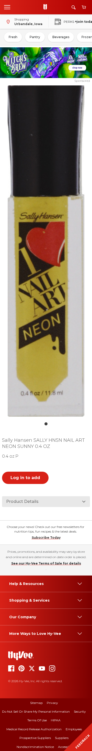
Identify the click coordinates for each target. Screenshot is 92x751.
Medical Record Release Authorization (34, 729)
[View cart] (84, 7)
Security (80, 711)
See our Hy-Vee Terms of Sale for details (46, 563)
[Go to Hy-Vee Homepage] (46, 7)
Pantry (35, 37)
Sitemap (36, 703)
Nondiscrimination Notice (35, 747)
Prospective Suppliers (35, 738)
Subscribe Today (46, 537)
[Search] (74, 7)
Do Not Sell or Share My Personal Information (36, 711)
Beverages (60, 37)
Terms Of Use (37, 720)
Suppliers (61, 738)
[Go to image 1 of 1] (46, 424)
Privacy (52, 703)
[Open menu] (7, 7)
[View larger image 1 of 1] (46, 251)
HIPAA (56, 720)
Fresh (13, 37)
